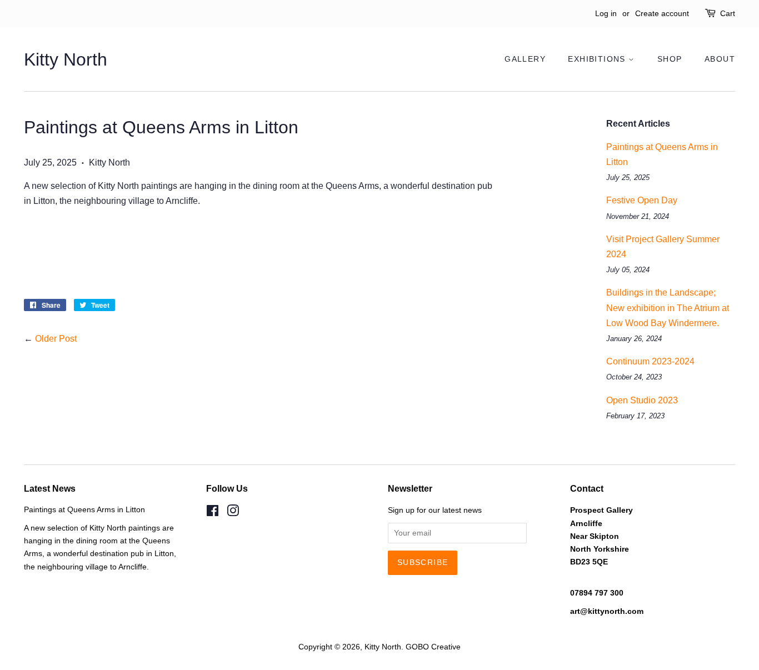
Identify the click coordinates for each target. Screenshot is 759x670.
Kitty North (65, 59)
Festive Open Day (641, 200)
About (720, 58)
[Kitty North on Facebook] (212, 513)
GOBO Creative (433, 647)
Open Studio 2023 (642, 400)
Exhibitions (598, 58)
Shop (669, 58)
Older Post (56, 338)
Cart (727, 13)
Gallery (525, 58)
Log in (606, 13)
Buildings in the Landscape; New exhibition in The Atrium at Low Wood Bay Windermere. (667, 307)
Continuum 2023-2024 (650, 361)
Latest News (50, 488)
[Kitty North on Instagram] (233, 513)
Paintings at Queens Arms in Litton (84, 510)
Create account (662, 13)
